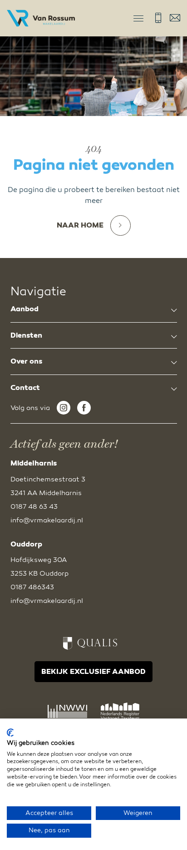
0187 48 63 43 (158, 18)
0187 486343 (32, 587)
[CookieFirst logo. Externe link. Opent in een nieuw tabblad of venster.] (10, 733)
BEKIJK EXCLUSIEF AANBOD (93, 671)
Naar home (80, 225)
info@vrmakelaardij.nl (175, 17)
